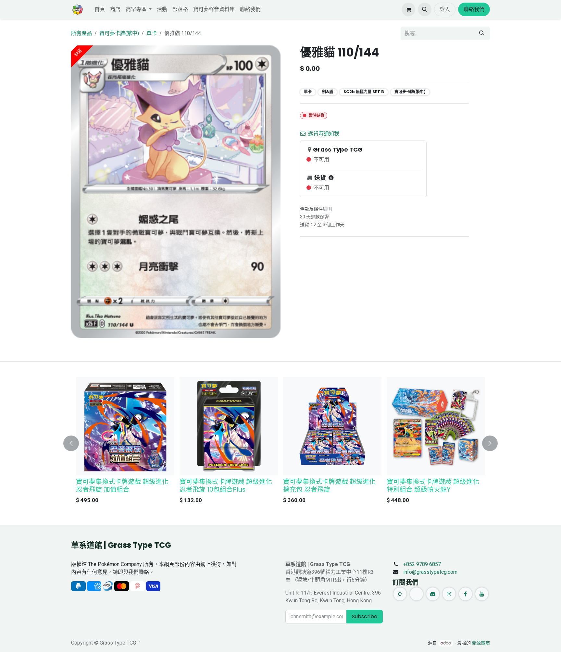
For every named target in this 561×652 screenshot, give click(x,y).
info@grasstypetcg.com (430, 572)
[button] (424, 9)
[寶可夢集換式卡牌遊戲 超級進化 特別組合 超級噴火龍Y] (436, 426)
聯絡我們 (474, 9)
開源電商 (481, 643)
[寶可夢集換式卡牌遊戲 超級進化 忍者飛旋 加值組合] (125, 426)
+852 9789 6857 (422, 564)
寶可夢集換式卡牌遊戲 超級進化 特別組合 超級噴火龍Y (433, 485)
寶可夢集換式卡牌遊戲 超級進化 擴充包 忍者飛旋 (329, 485)
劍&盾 (327, 91)
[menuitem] (99, 9)
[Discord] (432, 593)
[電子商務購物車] (408, 9)
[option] (280, 442)
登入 (445, 9)
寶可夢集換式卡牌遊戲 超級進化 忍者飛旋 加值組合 (122, 485)
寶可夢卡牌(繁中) (119, 33)
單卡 (151, 33)
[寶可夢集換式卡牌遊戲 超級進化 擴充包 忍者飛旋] (332, 426)
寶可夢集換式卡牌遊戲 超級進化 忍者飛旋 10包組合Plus (226, 485)
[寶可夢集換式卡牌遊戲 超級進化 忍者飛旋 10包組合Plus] (229, 426)
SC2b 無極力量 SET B (363, 91)
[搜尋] (482, 33)
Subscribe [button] (364, 616)
